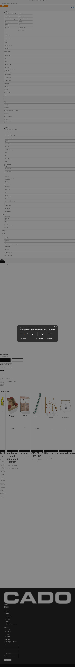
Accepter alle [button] (50, 338)
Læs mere (49, 330)
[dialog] (37, 333)
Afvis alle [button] (40, 338)
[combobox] (54, 326)
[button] (23, 338)
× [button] (56, 326)
